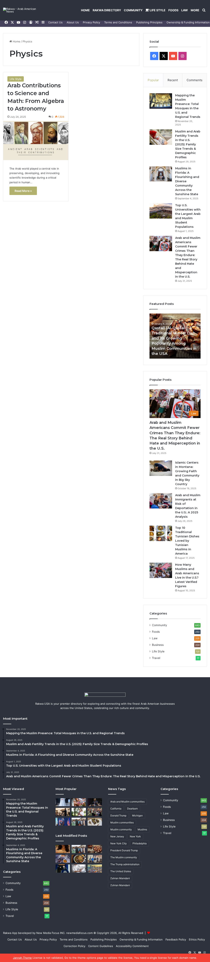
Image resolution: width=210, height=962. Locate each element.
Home (85, 10)
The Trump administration (124, 864)
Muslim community (121, 829)
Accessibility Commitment (132, 946)
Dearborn (132, 808)
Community (133, 10)
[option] (175, 336)
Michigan (137, 815)
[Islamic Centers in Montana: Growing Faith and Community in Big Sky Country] (161, 468)
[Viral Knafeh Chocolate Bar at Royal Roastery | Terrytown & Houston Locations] (95, 822)
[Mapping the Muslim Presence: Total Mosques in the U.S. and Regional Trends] (161, 101)
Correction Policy (74, 946)
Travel (156, 658)
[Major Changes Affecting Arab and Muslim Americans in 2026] (95, 859)
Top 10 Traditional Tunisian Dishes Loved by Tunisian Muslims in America (187, 540)
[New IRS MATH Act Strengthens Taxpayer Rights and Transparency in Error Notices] (79, 868)
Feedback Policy (175, 939)
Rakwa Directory (107, 10)
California (115, 808)
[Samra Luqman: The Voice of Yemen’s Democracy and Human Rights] (79, 812)
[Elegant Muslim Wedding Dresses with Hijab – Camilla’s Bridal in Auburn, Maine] (63, 802)
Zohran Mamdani (120, 885)
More (195, 10)
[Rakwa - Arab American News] (23, 10)
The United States (120, 871)
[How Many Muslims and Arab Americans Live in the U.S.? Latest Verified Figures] (161, 570)
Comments (194, 80)
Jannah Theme (22, 957)
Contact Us (55, 22)
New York (135, 836)
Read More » (23, 191)
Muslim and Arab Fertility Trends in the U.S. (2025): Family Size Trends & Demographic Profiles (187, 144)
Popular (153, 80)
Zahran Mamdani (120, 878)
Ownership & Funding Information (141, 939)
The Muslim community (123, 857)
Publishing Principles (149, 22)
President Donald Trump (124, 850)
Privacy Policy (91, 22)
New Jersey (117, 836)
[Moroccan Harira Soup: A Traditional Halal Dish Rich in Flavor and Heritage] (63, 859)
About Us (73, 22)
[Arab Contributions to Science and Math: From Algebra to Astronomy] (35, 140)
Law (184, 10)
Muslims (142, 829)
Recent (173, 80)
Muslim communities (122, 822)
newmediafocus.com (79, 933)
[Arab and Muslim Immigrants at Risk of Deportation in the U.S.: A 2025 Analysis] (161, 500)
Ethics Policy (197, 939)
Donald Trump (118, 815)
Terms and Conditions (118, 22)
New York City (118, 843)
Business (158, 644)
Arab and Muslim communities (127, 801)
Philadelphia (139, 843)
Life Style (157, 10)
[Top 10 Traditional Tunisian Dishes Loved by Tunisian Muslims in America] (161, 533)
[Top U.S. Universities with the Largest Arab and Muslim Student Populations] (161, 211)
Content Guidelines (100, 946)
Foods (173, 10)
